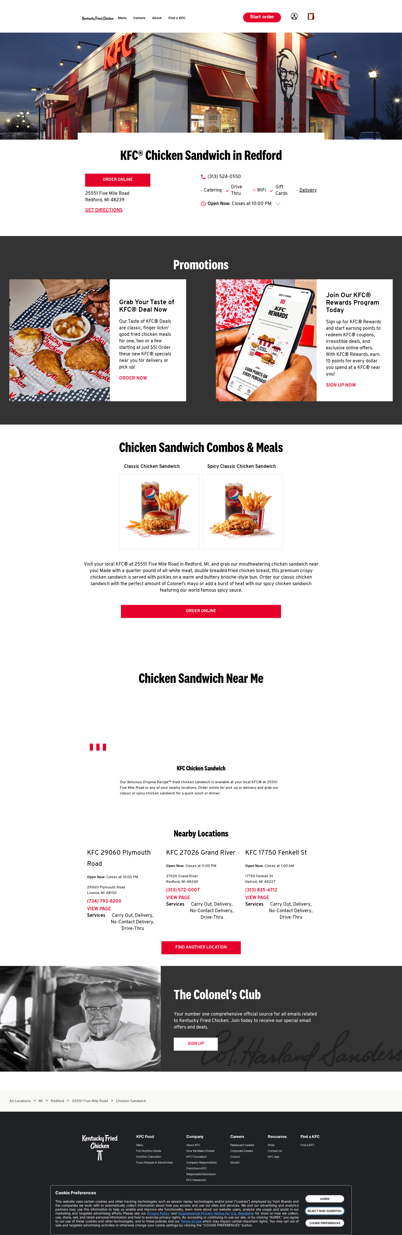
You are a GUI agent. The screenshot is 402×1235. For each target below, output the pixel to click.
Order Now (133, 378)
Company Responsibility (201, 1162)
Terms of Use (191, 1221)
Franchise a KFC (196, 1168)
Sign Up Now (341, 385)
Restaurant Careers (242, 1145)
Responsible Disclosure (200, 1174)
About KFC (193, 1145)
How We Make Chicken (200, 1151)
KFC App (273, 1157)
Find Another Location (201, 947)
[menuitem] (122, 18)
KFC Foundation (196, 1157)
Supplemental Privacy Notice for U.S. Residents (216, 1213)
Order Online (118, 180)
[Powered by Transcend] (62, 1228)
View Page (99, 909)
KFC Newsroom (196, 1180)
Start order (262, 17)
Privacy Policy (158, 1213)
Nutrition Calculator (148, 1157)
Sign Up (196, 1044)
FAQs (271, 1145)
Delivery (308, 190)
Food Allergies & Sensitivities (154, 1162)
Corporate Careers (241, 1151)
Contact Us (275, 1151)
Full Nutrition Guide (148, 1151)
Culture (235, 1157)
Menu (139, 1145)
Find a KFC (308, 1145)
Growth (235, 1162)
